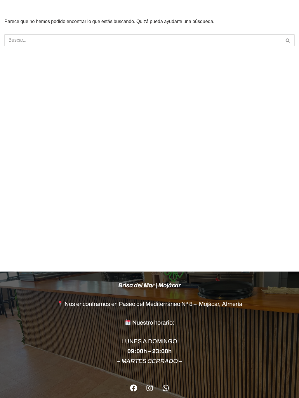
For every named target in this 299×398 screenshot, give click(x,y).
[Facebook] (133, 388)
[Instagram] (149, 388)
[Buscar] (288, 40)
